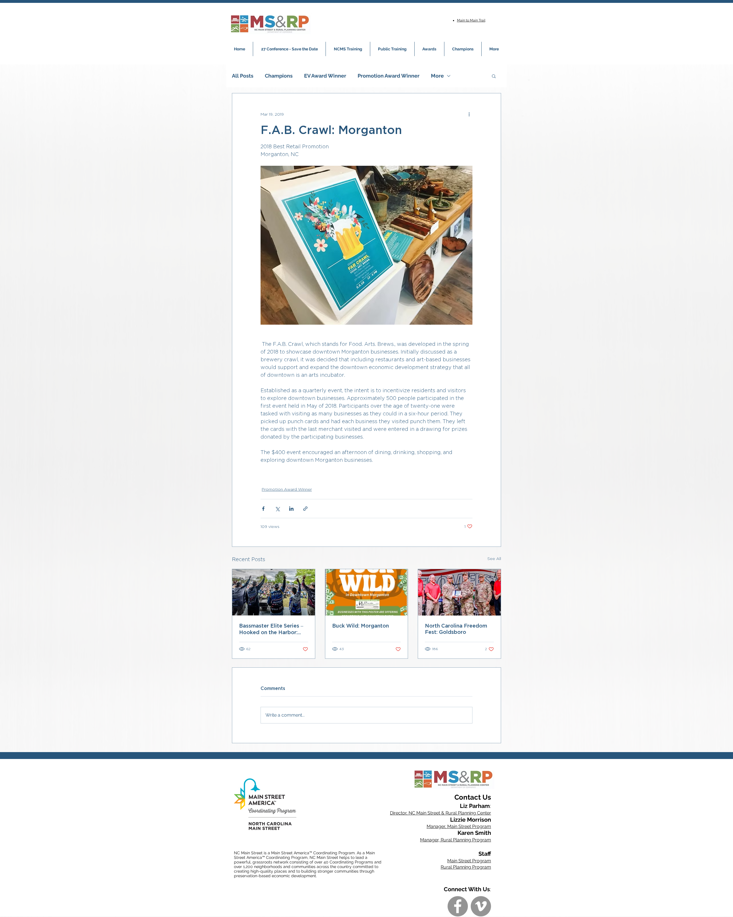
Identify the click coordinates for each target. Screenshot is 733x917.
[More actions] (469, 114)
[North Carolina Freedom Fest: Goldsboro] (459, 592)
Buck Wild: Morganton (360, 625)
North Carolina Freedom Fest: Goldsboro (456, 629)
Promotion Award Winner (388, 76)
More (437, 76)
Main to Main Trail (471, 20)
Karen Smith (474, 832)
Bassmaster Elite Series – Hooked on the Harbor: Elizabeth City (271, 629)
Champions (279, 76)
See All (494, 558)
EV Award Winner (325, 76)
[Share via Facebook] (263, 508)
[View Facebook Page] (458, 906)
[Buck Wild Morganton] (366, 592)
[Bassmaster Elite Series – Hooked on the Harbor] (273, 592)
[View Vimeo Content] (481, 906)
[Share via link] (305, 508)
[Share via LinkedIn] (291, 508)
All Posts (242, 76)
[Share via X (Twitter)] (277, 508)
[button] (493, 76)
